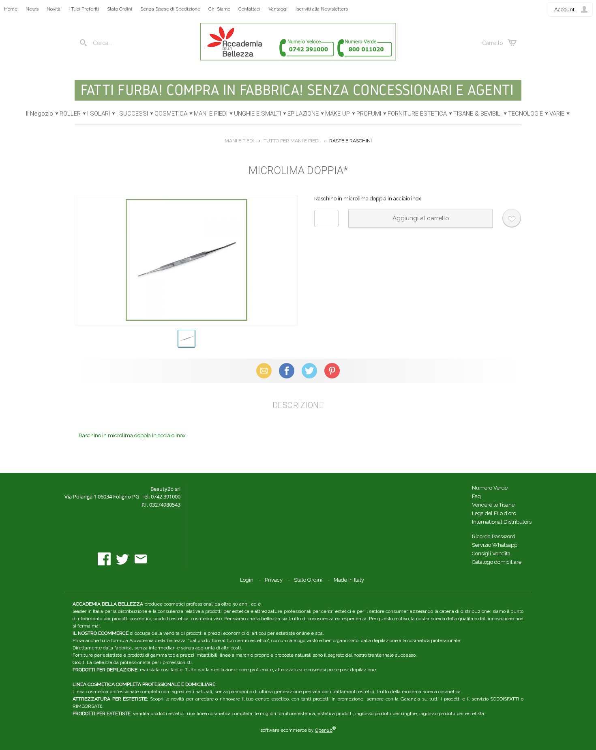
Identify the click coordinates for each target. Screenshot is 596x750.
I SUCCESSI (132, 113)
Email (264, 370)
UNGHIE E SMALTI (257, 113)
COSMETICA (170, 113)
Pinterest (332, 370)
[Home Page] (298, 59)
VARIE (556, 113)
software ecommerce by (298, 730)
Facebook (287, 370)
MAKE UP (337, 113)
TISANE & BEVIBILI (477, 113)
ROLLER (70, 113)
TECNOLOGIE (525, 113)
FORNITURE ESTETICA (417, 113)
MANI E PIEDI (210, 113)
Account (564, 9)
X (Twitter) (309, 370)
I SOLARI (98, 113)
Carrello (492, 43)
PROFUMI (368, 113)
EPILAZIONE (303, 113)
